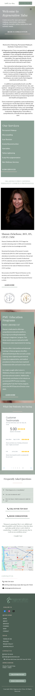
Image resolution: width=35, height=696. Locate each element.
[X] (13, 611)
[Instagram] (9, 611)
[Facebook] (5, 611)
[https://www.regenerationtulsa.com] (17, 600)
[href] (17, 558)
